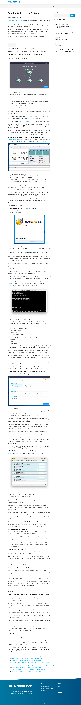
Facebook (59, 692)
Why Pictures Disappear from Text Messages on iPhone (65, 38)
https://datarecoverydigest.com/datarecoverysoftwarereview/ (26, 659)
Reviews (43, 690)
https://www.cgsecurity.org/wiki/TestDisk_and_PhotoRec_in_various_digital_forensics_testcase (34, 666)
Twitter (61, 692)
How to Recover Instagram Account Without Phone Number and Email (65, 26)
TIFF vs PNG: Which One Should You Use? (64, 44)
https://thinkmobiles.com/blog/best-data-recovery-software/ (26, 660)
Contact (59, 688)
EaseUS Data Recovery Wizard (15, 374)
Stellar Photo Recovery (13, 57)
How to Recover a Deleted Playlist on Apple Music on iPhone (65, 32)
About (59, 686)
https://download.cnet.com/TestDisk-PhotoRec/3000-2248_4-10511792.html (30, 662)
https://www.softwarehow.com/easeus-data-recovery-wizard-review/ (28, 669)
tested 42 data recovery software (16, 20)
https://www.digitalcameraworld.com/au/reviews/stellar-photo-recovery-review (30, 657)
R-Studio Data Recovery (14, 139)
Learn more (59, 6)
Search (56, 13)
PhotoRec (10, 283)
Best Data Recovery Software (52, 2)
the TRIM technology (44, 552)
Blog (72, 2)
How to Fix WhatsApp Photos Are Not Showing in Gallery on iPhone (65, 50)
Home (42, 2)
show (14, 44)
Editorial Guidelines (45, 686)
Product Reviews (65, 2)
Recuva (9, 211)
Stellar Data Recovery (25, 121)
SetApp (33, 514)
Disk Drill (10, 453)
